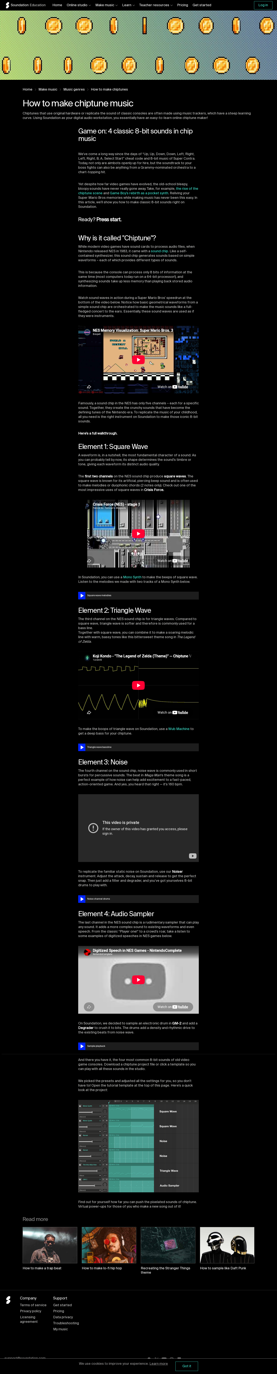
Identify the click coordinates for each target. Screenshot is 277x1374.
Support (60, 1298)
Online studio (77, 5)
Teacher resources (154, 5)
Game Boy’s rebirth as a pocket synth (139, 193)
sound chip (159, 251)
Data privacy (63, 1317)
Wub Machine (179, 729)
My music (60, 1329)
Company (28, 1298)
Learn (126, 5)
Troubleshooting (66, 1323)
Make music (104, 5)
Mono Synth (132, 577)
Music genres (74, 89)
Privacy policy (30, 1311)
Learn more (158, 1364)
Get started (202, 5)
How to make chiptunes (109, 89)
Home (57, 5)
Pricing (182, 5)
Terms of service (33, 1305)
